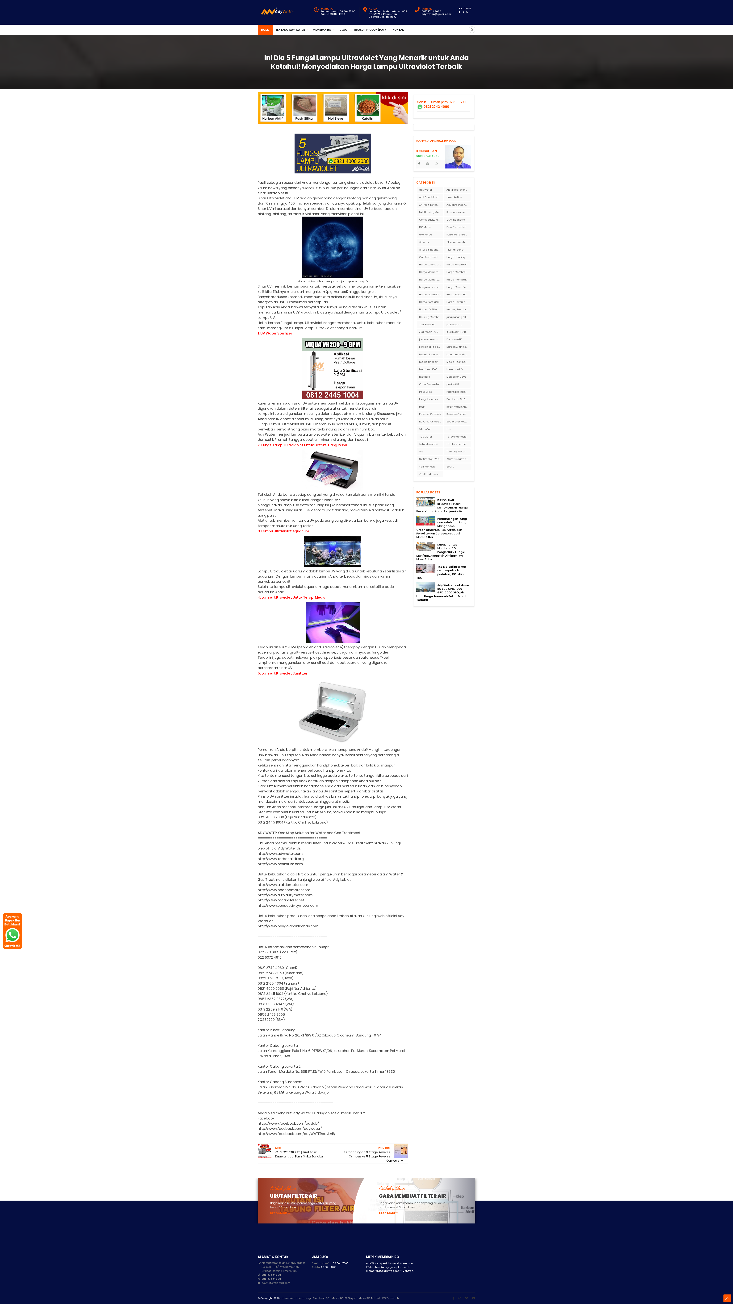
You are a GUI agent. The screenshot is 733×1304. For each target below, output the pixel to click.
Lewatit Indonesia (430, 354)
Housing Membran (457, 309)
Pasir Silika (425, 392)
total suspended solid (458, 444)
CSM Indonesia (455, 220)
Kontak (398, 30)
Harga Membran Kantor (458, 272)
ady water (425, 190)
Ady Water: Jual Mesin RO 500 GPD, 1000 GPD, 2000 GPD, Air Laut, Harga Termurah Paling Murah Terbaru (442, 592)
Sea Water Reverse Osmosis (458, 421)
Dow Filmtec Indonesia (458, 227)
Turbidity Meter (456, 451)
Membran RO (454, 369)
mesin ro (424, 377)
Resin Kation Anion (458, 407)
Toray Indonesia (456, 436)
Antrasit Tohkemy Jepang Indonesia (431, 205)
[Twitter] (466, 1298)
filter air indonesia (430, 249)
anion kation (454, 197)
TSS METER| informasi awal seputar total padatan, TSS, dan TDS (441, 572)
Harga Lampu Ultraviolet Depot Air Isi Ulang (431, 264)
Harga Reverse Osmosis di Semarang (458, 302)
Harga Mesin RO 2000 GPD (431, 294)
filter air (424, 242)
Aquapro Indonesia (458, 205)
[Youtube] (473, 1298)
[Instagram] (460, 1298)
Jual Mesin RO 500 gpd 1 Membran (431, 332)
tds (448, 429)
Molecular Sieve (456, 377)
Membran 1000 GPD (431, 369)
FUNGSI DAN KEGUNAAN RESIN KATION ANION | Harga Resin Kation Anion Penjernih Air (442, 505)
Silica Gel (424, 429)
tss (421, 451)
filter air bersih (455, 242)
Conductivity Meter (431, 220)
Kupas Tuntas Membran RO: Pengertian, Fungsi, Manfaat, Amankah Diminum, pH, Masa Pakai (440, 552)
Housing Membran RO (431, 317)
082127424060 (271, 1275)
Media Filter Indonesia (458, 362)
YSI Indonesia (427, 466)
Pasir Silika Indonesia (458, 392)
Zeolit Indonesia (429, 474)
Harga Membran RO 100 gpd (431, 279)
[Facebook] (453, 1298)
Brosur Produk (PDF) (370, 30)
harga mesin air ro (430, 287)
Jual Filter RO (427, 324)
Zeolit (450, 466)
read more (278, 1213)
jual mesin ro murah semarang (431, 339)
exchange (425, 234)
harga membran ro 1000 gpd (458, 279)
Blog (343, 30)
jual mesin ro (454, 324)
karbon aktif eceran (431, 347)
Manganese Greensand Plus (458, 354)
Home (265, 30)
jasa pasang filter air (458, 317)
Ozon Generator (429, 384)
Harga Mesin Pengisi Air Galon (458, 287)
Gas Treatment (428, 257)
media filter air (428, 362)
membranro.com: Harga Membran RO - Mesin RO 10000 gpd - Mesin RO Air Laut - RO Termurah (340, 1298)
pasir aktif (452, 384)
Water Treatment (457, 459)
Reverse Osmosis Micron (458, 414)
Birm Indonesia (455, 212)
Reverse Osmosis (430, 414)
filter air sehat (455, 249)
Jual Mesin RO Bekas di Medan (458, 332)
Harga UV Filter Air (430, 309)
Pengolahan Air (428, 399)
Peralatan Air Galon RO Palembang (458, 399)
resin (422, 407)
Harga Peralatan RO (431, 302)
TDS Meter (425, 436)
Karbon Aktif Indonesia (458, 347)
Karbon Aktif (454, 339)
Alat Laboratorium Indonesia (458, 190)
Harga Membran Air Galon (431, 272)
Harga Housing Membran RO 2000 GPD (458, 257)
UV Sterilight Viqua (430, 459)
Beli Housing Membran (431, 212)
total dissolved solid (431, 444)
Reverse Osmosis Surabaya (431, 421)
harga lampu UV (456, 264)
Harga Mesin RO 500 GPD (458, 294)
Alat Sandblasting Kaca (431, 197)
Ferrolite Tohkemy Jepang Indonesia (458, 234)
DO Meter (425, 227)
